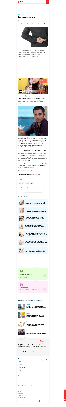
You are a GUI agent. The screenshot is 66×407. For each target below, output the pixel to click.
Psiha (19, 361)
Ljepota (20, 364)
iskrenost (21, 183)
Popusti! (24, 385)
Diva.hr (33, 383)
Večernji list (20, 383)
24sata (19, 385)
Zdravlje (20, 358)
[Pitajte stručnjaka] (65, 395)
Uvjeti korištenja (21, 395)
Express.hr (33, 385)
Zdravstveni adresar (23, 372)
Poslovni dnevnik (27, 383)
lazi (32, 183)
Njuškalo (43, 383)
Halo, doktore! (21, 370)
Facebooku (35, 174)
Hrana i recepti (21, 367)
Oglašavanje (21, 391)
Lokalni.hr (38, 383)
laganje (27, 183)
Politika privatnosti (22, 397)
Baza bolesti (21, 375)
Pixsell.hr (28, 385)
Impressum (20, 393)
